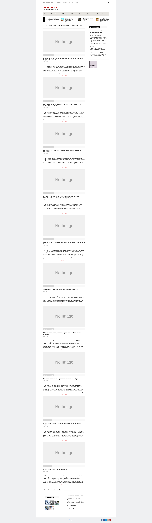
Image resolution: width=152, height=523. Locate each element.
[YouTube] (110, 520)
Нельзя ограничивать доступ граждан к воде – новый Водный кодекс (61, 19)
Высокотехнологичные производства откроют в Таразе (61, 379)
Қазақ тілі (104, 13)
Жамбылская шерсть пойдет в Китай (55, 469)
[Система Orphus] (93, 61)
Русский (99, 13)
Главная (47, 13)
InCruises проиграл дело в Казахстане (98, 40)
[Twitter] (106, 520)
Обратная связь (92, 13)
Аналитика (74, 13)
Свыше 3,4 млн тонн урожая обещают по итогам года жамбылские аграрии (96, 19)
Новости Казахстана (55, 13)
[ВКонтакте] (101, 520)
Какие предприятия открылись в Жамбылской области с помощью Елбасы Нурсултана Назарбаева (61, 197)
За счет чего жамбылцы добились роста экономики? (60, 289)
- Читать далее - (64, 75)
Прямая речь (66, 13)
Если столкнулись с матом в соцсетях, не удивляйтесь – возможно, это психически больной (98, 49)
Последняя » (68, 489)
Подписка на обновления (61, 2)
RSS (69, 2)
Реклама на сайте (76, 2)
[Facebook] (104, 520)
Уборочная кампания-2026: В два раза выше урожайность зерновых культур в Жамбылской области (98, 54)
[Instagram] (108, 520)
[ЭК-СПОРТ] (51, 6)
